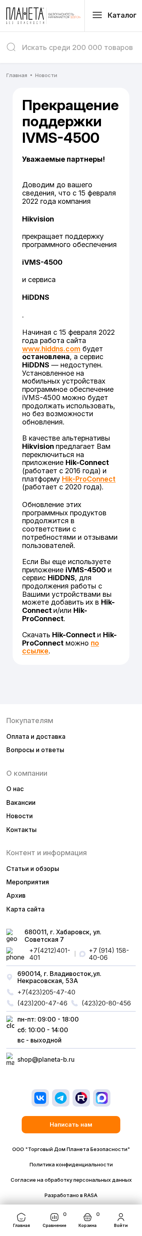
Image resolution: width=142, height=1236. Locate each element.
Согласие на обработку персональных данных (71, 1180)
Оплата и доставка (35, 736)
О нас (15, 788)
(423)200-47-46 (42, 1003)
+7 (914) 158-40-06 (109, 954)
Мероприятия (27, 881)
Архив (16, 895)
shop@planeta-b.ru (46, 1059)
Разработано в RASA (71, 1195)
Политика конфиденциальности (71, 1165)
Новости (19, 815)
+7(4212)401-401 (49, 954)
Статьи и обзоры (32, 868)
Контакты (21, 829)
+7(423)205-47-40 (46, 992)
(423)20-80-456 (106, 1003)
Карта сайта (25, 909)
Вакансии (21, 802)
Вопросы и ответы (35, 749)
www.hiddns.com (51, 349)
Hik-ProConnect (89, 479)
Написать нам (71, 1124)
